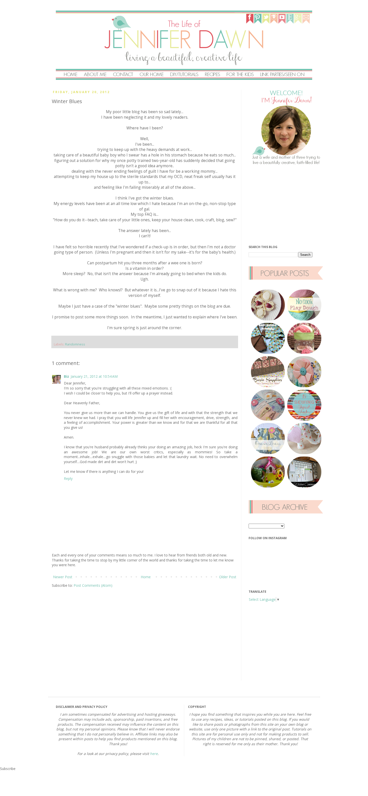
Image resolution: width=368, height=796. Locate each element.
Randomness (75, 344)
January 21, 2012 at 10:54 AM (94, 376)
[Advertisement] (286, 204)
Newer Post (62, 576)
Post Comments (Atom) (93, 585)
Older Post (227, 576)
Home (146, 576)
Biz (66, 376)
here (154, 753)
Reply (68, 478)
